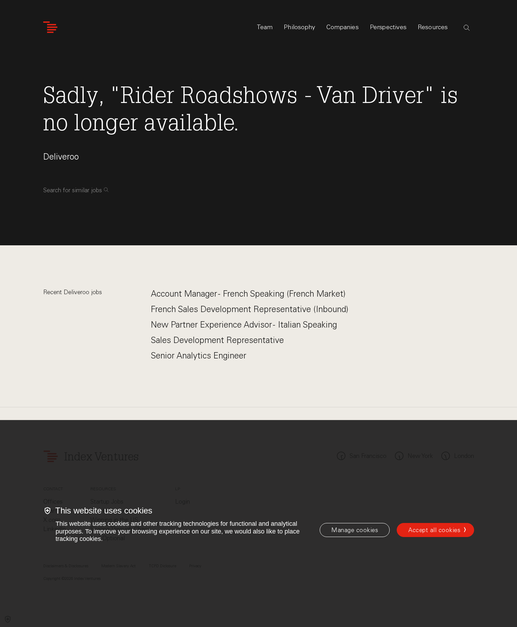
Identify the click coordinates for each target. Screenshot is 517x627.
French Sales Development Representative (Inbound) (249, 309)
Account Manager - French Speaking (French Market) (248, 294)
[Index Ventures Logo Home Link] (50, 27)
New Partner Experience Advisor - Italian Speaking (244, 324)
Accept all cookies (434, 530)
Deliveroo (61, 156)
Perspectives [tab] (388, 27)
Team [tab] (265, 27)
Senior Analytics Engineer (198, 355)
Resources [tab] (433, 27)
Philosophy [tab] (299, 27)
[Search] (466, 28)
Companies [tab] (342, 27)
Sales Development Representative (217, 340)
